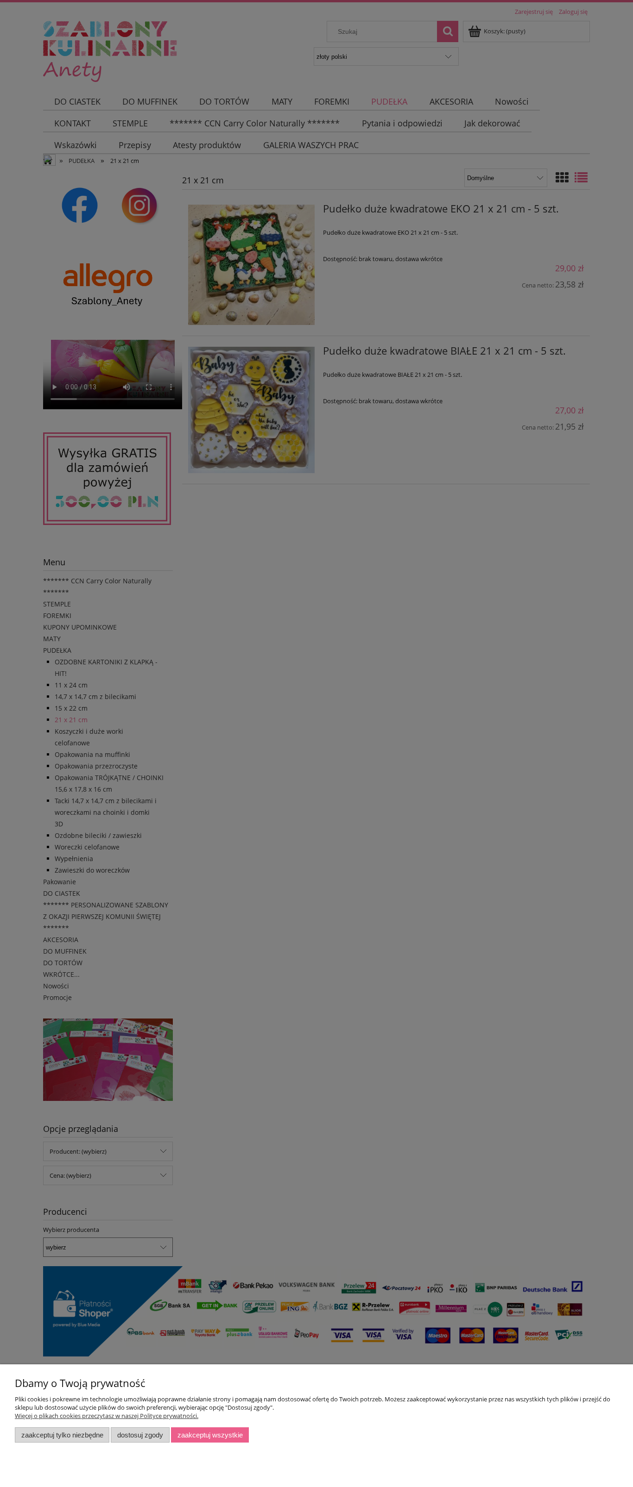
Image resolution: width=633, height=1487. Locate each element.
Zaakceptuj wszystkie (210, 1435)
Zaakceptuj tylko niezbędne (62, 1435)
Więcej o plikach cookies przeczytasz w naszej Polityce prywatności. (106, 1416)
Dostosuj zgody (140, 1435)
